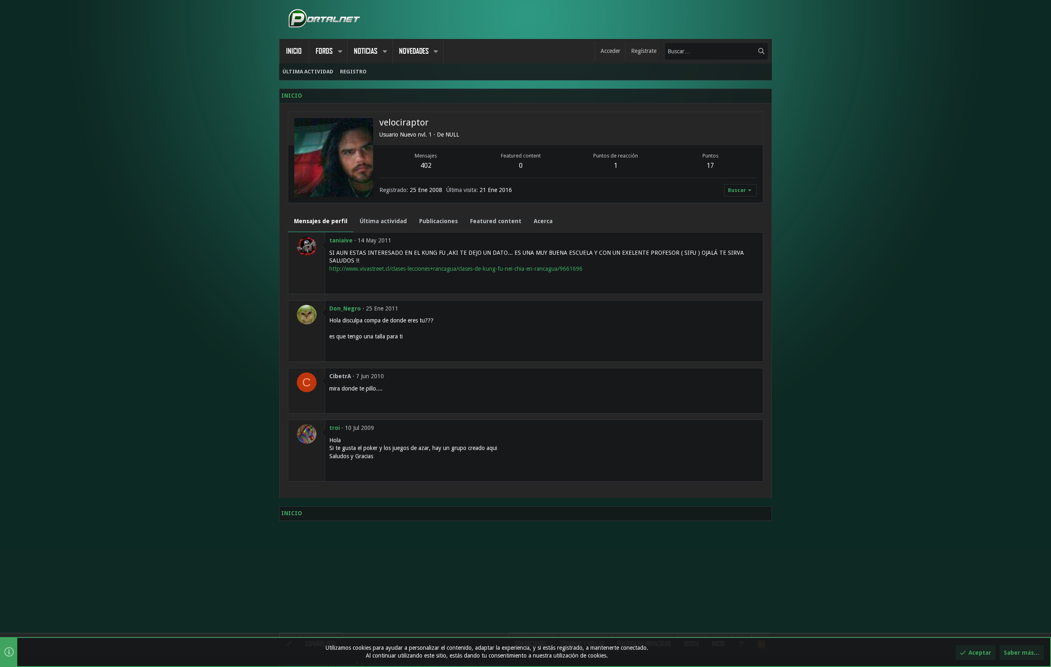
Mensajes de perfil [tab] (320, 221)
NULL (452, 134)
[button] (340, 51)
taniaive (341, 240)
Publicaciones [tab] (438, 221)
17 (710, 165)
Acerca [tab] (543, 221)
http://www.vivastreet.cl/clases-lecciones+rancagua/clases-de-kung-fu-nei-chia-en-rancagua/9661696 (456, 268)
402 (425, 165)
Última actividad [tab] (383, 221)
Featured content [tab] (495, 221)
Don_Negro (345, 308)
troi (334, 428)
